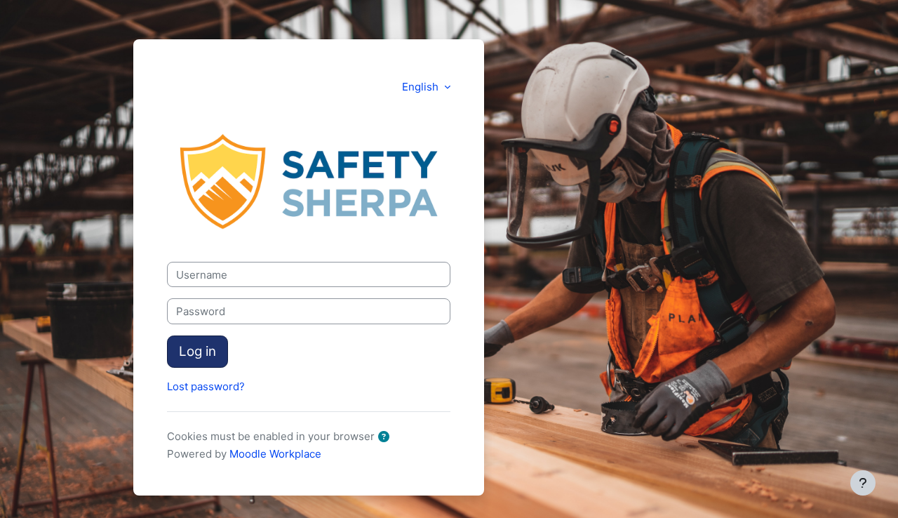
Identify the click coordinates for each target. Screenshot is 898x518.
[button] (386, 437)
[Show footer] (863, 483)
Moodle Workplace (275, 453)
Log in (197, 351)
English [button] (421, 86)
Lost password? (206, 386)
